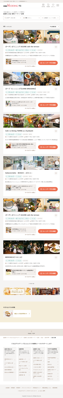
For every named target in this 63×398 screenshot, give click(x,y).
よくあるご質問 (41, 390)
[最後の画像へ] (57, 37)
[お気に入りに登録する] (56, 47)
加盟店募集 (54, 387)
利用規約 (13, 387)
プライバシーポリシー (27, 387)
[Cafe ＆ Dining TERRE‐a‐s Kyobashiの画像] (31, 121)
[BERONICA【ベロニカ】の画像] (31, 247)
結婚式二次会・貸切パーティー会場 (31, 337)
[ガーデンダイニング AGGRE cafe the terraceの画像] (31, 36)
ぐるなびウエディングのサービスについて (27, 390)
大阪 (42, 337)
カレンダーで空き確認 (49, 63)
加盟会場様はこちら (46, 387)
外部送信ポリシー (37, 387)
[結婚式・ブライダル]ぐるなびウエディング (12, 337)
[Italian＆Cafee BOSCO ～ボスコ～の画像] (31, 163)
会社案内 (8, 387)
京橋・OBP (47, 337)
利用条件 (18, 387)
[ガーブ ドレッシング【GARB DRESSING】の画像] (31, 79)
